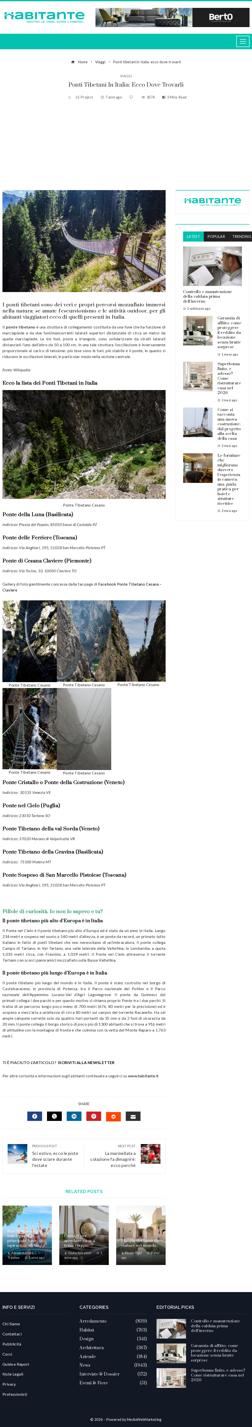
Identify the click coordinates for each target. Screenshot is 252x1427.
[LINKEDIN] (74, 1116)
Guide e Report (15, 1364)
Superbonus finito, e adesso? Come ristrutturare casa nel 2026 (218, 1375)
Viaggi (126, 76)
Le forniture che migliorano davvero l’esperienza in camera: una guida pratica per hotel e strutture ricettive (229, 479)
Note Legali (12, 1374)
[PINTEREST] (93, 1116)
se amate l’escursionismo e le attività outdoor (91, 311)
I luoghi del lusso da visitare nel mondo (140, 1243)
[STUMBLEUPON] (113, 1116)
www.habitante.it (143, 1075)
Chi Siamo (11, 1323)
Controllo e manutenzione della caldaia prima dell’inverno (207, 296)
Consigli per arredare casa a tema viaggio (79, 1240)
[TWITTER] (54, 1116)
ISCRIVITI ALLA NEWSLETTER (86, 1062)
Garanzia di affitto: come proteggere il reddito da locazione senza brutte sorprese (230, 332)
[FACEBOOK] (34, 1116)
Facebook (107, 584)
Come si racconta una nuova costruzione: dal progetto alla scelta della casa (229, 424)
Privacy (9, 1384)
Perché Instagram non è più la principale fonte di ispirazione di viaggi (26, 1238)
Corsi (7, 1354)
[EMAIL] (133, 1116)
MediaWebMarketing (144, 1419)
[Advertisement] (126, 145)
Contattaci (12, 1333)
